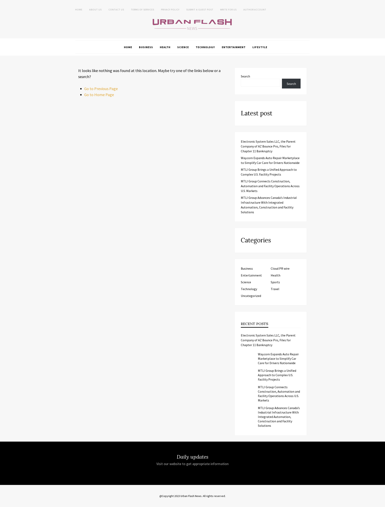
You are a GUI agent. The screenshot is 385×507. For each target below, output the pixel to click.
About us (95, 9)
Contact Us (116, 9)
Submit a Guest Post (199, 9)
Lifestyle (259, 47)
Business (146, 47)
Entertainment (234, 47)
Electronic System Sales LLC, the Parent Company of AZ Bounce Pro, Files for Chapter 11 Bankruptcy (268, 146)
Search (245, 76)
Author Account (254, 9)
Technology (205, 47)
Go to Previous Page (101, 88)
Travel (275, 289)
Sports (275, 282)
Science (183, 47)
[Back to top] (381, 503)
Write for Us (228, 9)
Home (78, 9)
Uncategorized (251, 296)
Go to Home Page (99, 94)
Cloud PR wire (280, 268)
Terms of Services (142, 9)
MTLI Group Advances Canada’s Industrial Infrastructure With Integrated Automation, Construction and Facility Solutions (279, 417)
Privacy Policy (170, 9)
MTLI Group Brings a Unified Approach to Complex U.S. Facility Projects (277, 375)
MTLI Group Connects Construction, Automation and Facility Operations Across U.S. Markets (270, 186)
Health (165, 47)
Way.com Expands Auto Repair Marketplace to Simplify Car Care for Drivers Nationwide (278, 358)
